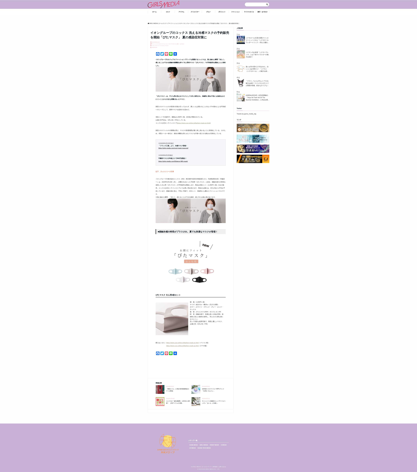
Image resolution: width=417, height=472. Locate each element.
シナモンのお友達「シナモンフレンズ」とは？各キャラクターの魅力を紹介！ (257, 54)
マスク (166, 45)
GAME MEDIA (193, 445)
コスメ (168, 12)
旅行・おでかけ (262, 12)
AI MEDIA (224, 445)
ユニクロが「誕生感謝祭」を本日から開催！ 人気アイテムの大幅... (178, 402)
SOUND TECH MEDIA (204, 448)
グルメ (208, 12)
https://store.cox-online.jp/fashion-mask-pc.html (193, 123)
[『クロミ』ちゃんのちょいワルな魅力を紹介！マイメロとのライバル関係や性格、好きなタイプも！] (241, 86)
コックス (162, 45)
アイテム (181, 12)
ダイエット (222, 12)
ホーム (154, 12)
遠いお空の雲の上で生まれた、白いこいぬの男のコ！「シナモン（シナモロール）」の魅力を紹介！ (257, 69)
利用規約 (215, 466)
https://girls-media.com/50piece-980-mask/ (173, 161)
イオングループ (156, 45)
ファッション (235, 12)
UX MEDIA (192, 448)
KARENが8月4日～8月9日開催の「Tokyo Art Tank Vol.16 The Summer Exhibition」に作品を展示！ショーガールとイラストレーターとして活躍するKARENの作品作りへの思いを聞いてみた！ (257, 97)
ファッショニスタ (156, 43)
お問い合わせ (222, 466)
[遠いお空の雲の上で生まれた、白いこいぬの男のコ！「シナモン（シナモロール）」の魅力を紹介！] (241, 72)
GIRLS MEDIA (204, 445)
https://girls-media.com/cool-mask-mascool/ (173, 148)
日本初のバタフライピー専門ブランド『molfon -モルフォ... (213, 390)
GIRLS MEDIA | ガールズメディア (201, 466)
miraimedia (154, 47)
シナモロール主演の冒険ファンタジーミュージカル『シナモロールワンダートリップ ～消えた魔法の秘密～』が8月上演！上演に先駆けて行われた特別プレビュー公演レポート (257, 40)
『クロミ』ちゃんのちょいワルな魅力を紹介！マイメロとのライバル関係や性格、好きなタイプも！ (257, 83)
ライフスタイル (249, 12)
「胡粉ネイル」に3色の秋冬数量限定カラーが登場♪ (177, 390)
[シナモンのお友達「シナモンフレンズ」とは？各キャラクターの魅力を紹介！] (241, 58)
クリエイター (195, 12)
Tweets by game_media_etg (246, 114)
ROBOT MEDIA (214, 445)
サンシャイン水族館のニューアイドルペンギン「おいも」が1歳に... (213, 402)
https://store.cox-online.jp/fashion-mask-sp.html (182, 346)
